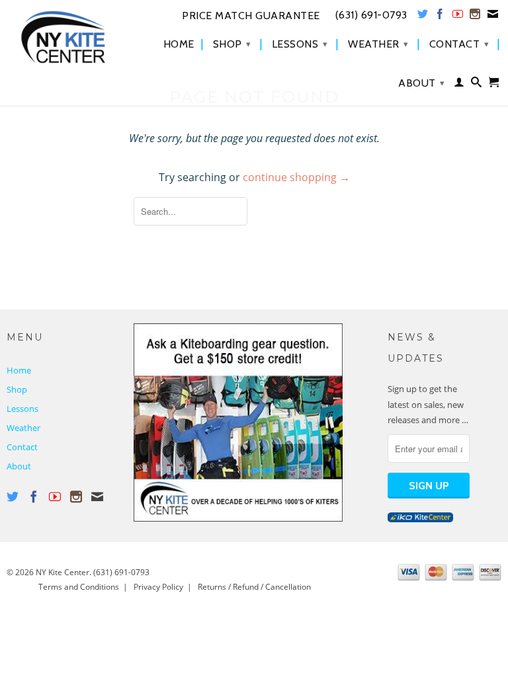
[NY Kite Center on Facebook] (440, 16)
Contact (459, 44)
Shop (232, 44)
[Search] (476, 85)
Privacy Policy (158, 586)
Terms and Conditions (78, 586)
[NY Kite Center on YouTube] (458, 16)
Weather (378, 44)
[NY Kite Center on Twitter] (423, 16)
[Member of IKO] (420, 519)
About (421, 83)
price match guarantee (251, 16)
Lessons (300, 44)
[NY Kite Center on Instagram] (475, 16)
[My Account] (459, 85)
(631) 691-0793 (121, 572)
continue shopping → (296, 177)
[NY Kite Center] (63, 37)
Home (178, 44)
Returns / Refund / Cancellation (254, 586)
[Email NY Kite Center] (493, 16)
